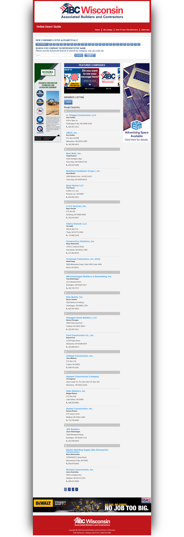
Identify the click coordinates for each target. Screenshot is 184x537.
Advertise (145, 30)
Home (97, 30)
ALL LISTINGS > (42, 44)
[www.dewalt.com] (92, 505)
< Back (68, 102)
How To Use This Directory (127, 30)
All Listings (107, 30)
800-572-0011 (73, 89)
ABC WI (92, 89)
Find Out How (110, 89)
